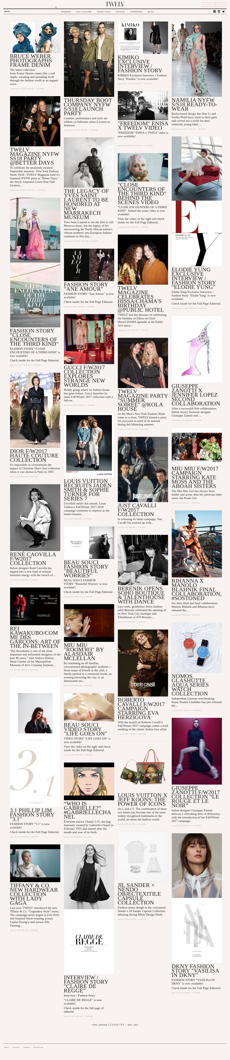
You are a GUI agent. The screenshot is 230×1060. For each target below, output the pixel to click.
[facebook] (214, 11)
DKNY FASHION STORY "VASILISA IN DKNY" (195, 970)
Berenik (129, 610)
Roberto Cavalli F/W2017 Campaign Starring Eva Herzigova (141, 708)
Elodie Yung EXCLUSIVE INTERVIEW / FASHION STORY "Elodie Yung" (194, 278)
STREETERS (136, 11)
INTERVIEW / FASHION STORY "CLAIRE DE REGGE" (86, 984)
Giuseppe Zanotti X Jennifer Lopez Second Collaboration (196, 395)
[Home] (115, 4)
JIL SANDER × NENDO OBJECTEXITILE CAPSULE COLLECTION (139, 894)
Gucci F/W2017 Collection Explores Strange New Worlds (84, 376)
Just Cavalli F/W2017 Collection (137, 509)
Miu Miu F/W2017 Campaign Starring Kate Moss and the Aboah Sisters (195, 477)
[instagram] (219, 11)
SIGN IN (221, 4)
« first (94, 1025)
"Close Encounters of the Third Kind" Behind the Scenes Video (142, 193)
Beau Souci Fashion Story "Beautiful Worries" (86, 568)
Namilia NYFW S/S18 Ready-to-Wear (194, 104)
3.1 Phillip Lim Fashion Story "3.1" (32, 814)
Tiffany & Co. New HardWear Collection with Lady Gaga (34, 894)
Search (7, 11)
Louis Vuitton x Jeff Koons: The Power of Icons (142, 799)
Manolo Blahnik (181, 606)
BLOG (151, 11)
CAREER (26, 1047)
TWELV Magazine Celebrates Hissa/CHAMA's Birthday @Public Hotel (141, 299)
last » (136, 1025)
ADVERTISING (38, 1047)
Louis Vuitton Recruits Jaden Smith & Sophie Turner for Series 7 (88, 490)
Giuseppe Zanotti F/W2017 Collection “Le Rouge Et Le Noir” (196, 796)
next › (130, 1025)
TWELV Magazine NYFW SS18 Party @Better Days (34, 156)
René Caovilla (38, 568)
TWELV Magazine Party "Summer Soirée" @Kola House (143, 400)
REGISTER (208, 4)
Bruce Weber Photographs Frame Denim (31, 60)
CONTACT (16, 1047)
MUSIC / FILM (103, 11)
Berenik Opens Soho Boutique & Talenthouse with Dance (141, 595)
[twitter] (223, 11)
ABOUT (6, 1047)
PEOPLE (120, 11)
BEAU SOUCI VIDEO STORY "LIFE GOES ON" (85, 729)
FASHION (66, 11)
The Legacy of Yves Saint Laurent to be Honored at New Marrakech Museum (86, 204)
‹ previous (102, 1025)
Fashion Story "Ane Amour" (86, 286)
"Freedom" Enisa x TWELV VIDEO (143, 125)
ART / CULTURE (84, 11)
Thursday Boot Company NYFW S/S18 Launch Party (88, 106)
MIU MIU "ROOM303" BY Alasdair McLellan (84, 651)
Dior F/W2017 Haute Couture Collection (34, 455)
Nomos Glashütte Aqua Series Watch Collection (190, 685)
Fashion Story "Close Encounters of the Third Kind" (34, 337)
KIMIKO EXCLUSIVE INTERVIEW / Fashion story (140, 63)
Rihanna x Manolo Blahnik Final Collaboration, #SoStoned (197, 589)
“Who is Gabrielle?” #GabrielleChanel (87, 810)
